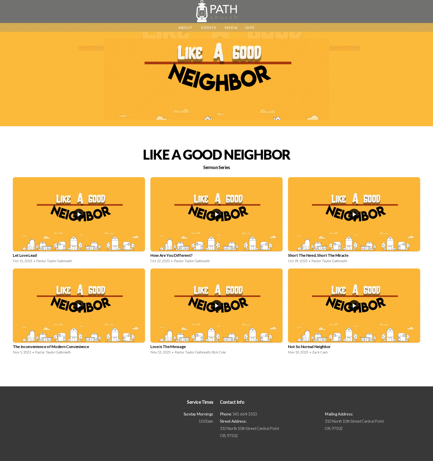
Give (250, 27)
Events (209, 27)
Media (231, 27)
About (185, 27)
